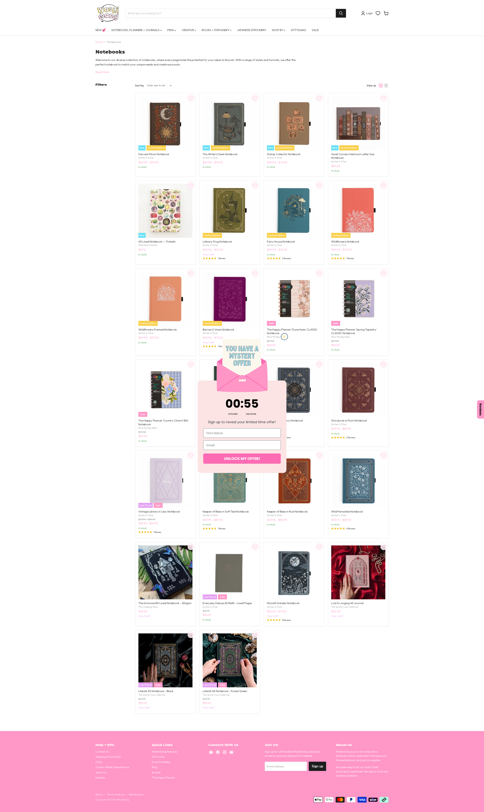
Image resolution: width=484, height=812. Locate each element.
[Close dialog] (284, 336)
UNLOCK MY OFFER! (242, 458)
